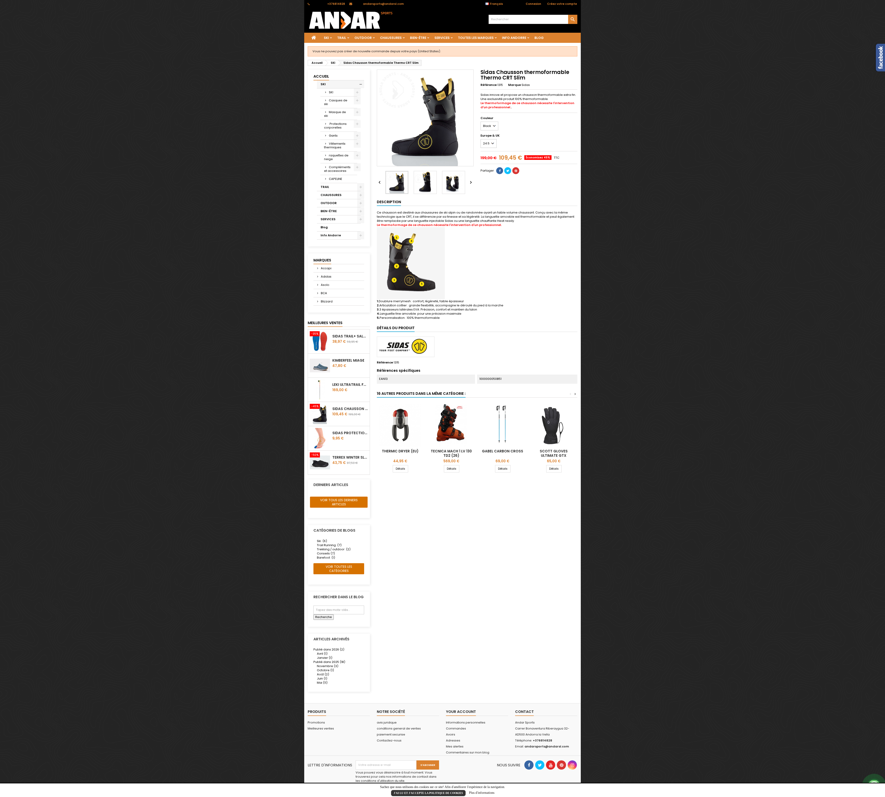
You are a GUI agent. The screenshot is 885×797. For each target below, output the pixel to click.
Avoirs (450, 734)
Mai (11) (322, 682)
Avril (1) (322, 653)
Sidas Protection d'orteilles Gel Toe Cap (350, 433)
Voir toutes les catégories (339, 568)
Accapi (325, 268)
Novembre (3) (327, 666)
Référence (489, 85)
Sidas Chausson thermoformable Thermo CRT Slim (350, 409)
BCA (323, 293)
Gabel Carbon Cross (502, 451)
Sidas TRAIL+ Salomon (350, 336)
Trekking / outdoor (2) (334, 549)
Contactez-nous (389, 740)
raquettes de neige (336, 157)
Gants (333, 135)
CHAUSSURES (391, 37)
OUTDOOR (363, 37)
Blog (539, 37)
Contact (524, 711)
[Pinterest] (515, 170)
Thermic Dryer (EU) (400, 451)
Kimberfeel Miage (348, 360)
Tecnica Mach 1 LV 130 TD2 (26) (451, 453)
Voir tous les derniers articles (339, 502)
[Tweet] (507, 170)
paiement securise (391, 734)
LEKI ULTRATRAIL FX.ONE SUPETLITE (350, 384)
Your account (461, 711)
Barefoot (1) (326, 557)
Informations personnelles (465, 722)
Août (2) (323, 674)
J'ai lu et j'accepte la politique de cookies (428, 793)
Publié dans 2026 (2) (328, 649)
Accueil (321, 76)
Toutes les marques (476, 37)
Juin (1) (322, 678)
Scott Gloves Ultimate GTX (554, 453)
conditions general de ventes (399, 728)
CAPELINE (335, 179)
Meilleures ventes (321, 728)
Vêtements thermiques (334, 145)
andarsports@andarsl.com (383, 4)
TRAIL (341, 37)
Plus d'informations (481, 792)
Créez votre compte (562, 4)
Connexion (533, 4)
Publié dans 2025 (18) (329, 662)
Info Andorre (514, 37)
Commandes (456, 728)
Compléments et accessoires (337, 169)
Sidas (526, 85)
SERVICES (442, 37)
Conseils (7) (326, 553)
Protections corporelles (335, 126)
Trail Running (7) (329, 545)
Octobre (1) (325, 670)
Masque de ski (335, 114)
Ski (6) (322, 541)
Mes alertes (454, 746)
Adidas (325, 276)
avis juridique (387, 722)
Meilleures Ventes (325, 322)
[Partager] (499, 170)
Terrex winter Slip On (350, 457)
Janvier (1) (324, 658)
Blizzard (326, 301)
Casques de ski (335, 102)
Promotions (316, 722)
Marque (514, 85)
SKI (326, 37)
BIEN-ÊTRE (418, 37)
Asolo (324, 285)
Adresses (453, 740)
